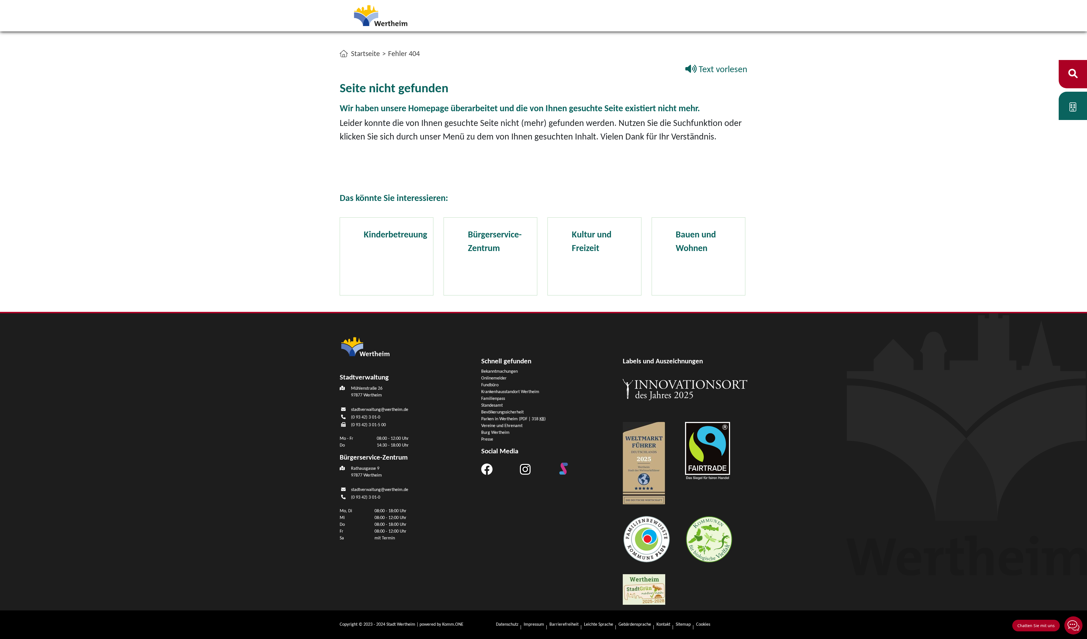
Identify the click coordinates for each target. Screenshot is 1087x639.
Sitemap (683, 624)
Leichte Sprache (598, 624)
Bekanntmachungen (499, 371)
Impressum (534, 624)
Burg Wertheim (495, 432)
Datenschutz (507, 624)
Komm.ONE (452, 624)
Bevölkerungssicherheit (502, 412)
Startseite (365, 54)
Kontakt (663, 624)
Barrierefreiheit (564, 624)
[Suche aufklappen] (1073, 74)
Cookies (703, 624)
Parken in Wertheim (513, 419)
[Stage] (563, 468)
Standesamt (492, 405)
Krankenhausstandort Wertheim (510, 392)
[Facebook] (487, 469)
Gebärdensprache (635, 624)
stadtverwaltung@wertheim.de (379, 410)
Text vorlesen (722, 69)
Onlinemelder (494, 378)
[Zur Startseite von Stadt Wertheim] (380, 15)
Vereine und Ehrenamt (502, 426)
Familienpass (493, 398)
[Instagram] (525, 469)
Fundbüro (489, 385)
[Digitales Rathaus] (1072, 108)
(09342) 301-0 (365, 417)
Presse (487, 439)
